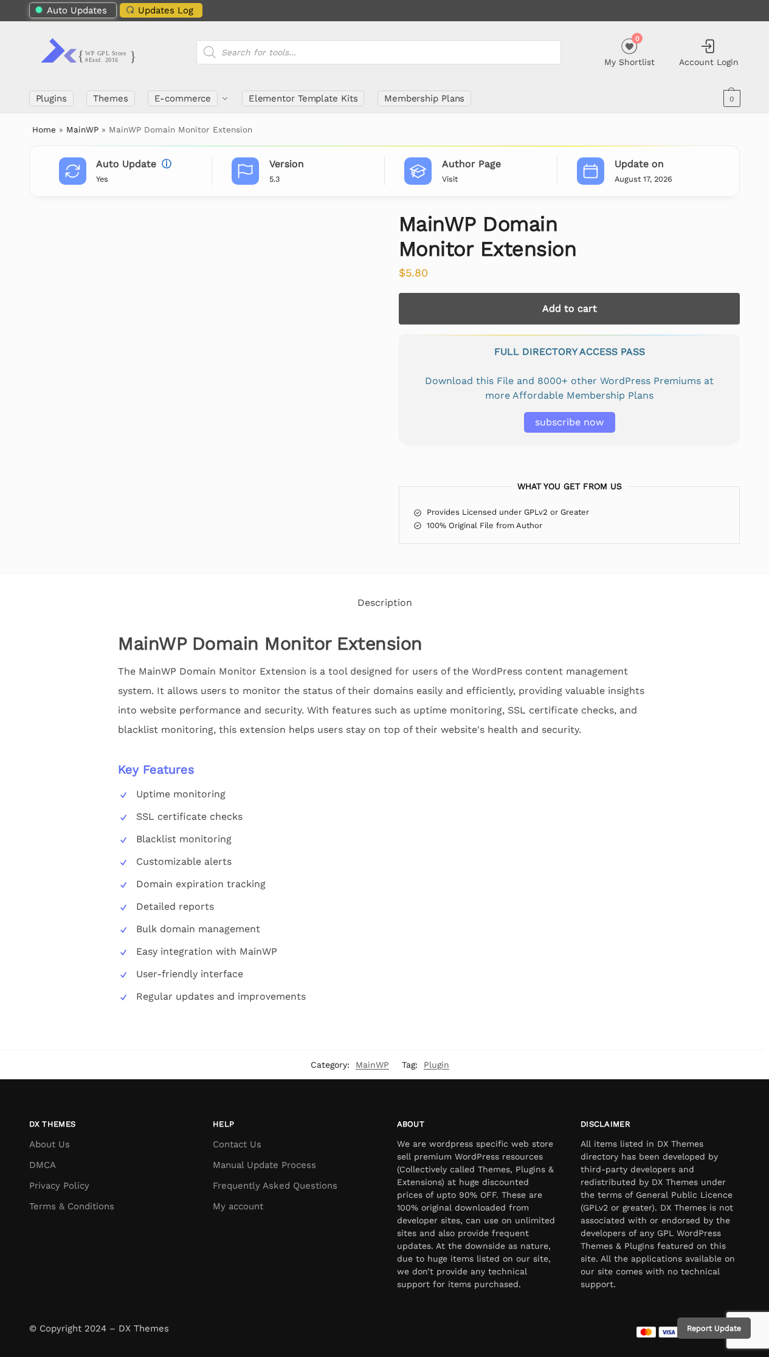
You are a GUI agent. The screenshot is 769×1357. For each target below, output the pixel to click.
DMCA (42, 1164)
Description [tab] (384, 602)
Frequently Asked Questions (275, 1185)
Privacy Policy (59, 1185)
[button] (730, 98)
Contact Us (237, 1144)
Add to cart (569, 308)
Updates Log (165, 10)
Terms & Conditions (71, 1206)
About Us (49, 1144)
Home (44, 129)
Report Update (714, 1328)
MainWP (82, 129)
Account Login (709, 62)
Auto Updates (77, 10)
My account (238, 1206)
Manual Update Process (264, 1164)
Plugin (436, 1065)
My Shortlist (629, 51)
